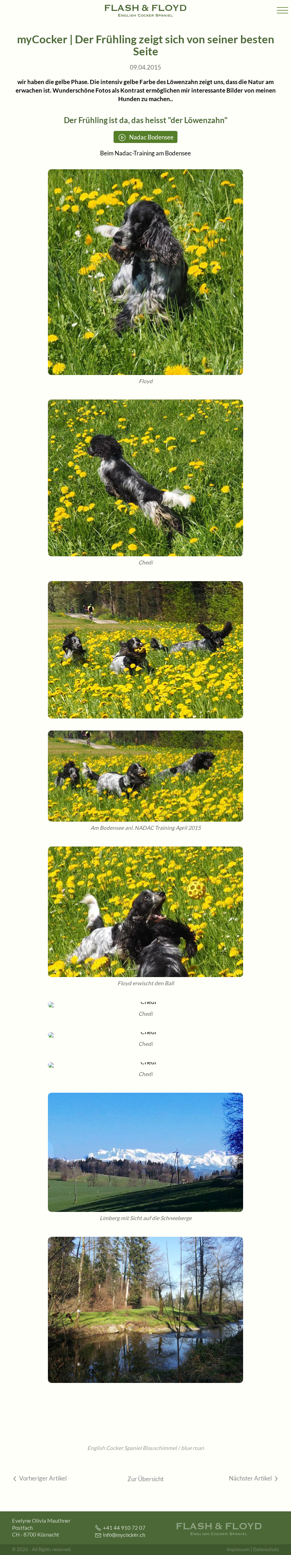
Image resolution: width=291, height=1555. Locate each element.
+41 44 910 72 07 (124, 1527)
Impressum (238, 1549)
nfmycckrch (124, 1534)
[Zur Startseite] (145, 11)
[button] (282, 10)
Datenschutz (266, 1549)
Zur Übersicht (145, 1479)
